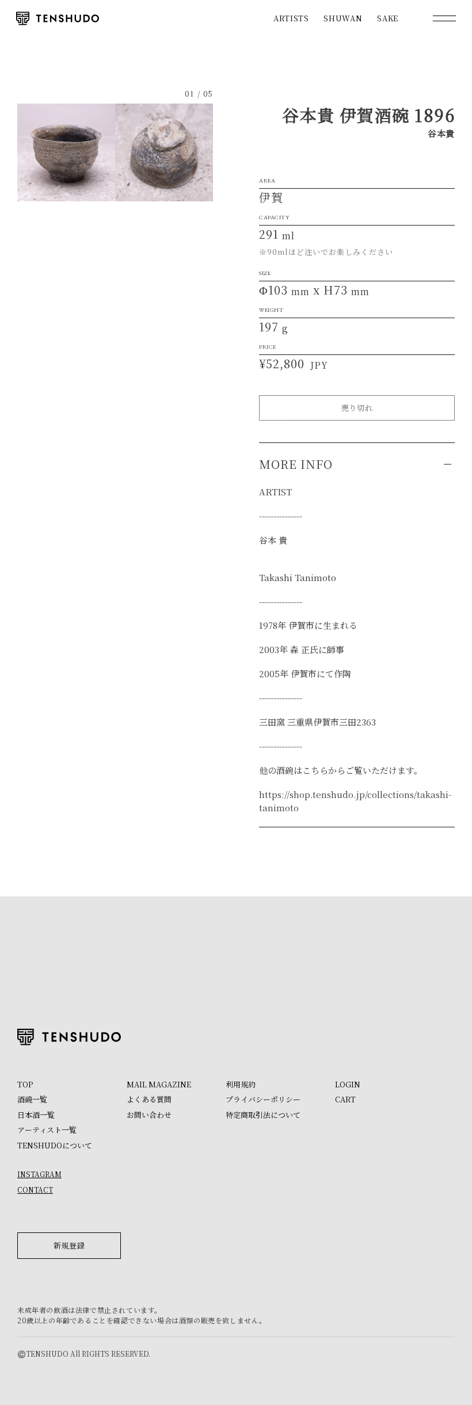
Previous (66, 152)
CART (345, 1099)
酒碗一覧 (32, 1099)
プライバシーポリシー (263, 1099)
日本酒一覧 (36, 1114)
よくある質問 (149, 1099)
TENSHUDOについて (54, 1145)
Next (164, 152)
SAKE (387, 18)
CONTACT (35, 1189)
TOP (25, 1084)
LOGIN (347, 1084)
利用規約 (241, 1084)
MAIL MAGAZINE (159, 1084)
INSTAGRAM (39, 1174)
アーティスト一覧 (47, 1129)
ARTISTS (291, 18)
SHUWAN (342, 18)
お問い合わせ (149, 1114)
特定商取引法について (263, 1114)
